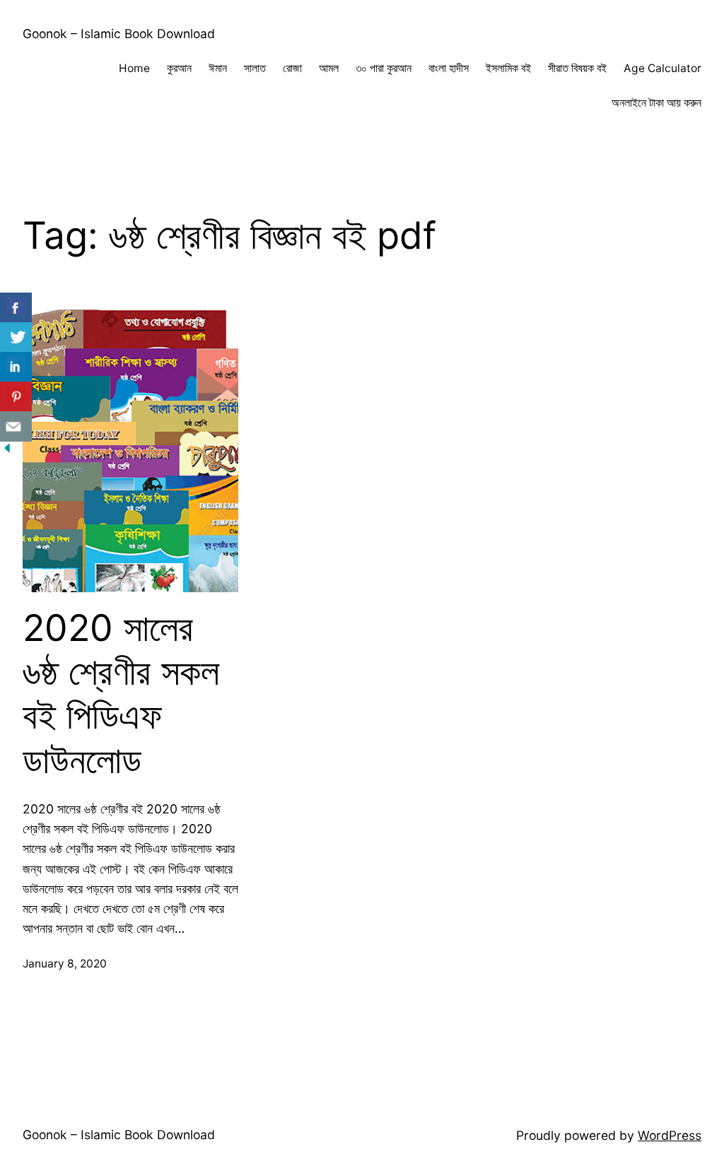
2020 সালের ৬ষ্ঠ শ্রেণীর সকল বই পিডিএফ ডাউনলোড (121, 694)
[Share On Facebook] (16, 308)
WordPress (669, 1135)
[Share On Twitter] (16, 337)
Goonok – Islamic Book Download (119, 33)
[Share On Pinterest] (16, 397)
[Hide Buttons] (7, 450)
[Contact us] (16, 426)
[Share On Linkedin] (16, 367)
